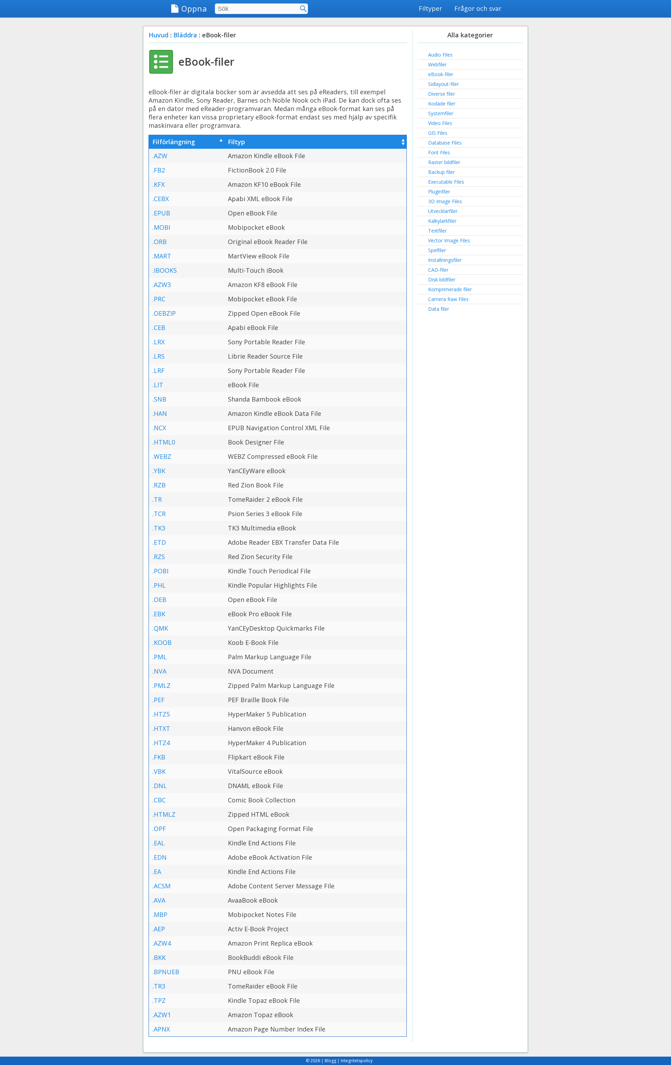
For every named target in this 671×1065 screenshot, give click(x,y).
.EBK (158, 614)
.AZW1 (161, 1015)
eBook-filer (440, 74)
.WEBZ (161, 456)
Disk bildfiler (441, 279)
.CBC (159, 800)
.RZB (159, 485)
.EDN (159, 857)
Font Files (439, 152)
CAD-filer (438, 269)
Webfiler (437, 64)
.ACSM (161, 886)
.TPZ (159, 1000)
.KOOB (162, 642)
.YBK (158, 471)
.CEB (158, 327)
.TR (157, 499)
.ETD (159, 542)
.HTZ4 (161, 743)
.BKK (159, 957)
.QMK (160, 628)
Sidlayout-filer (443, 84)
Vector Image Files (449, 240)
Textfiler (437, 230)
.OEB (159, 599)
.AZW (159, 156)
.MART (161, 256)
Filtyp (236, 142)
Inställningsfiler (445, 260)
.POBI (160, 571)
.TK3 (158, 528)
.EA (156, 871)
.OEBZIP (164, 313)
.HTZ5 (161, 714)
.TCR (159, 513)
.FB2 (158, 170)
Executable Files (446, 181)
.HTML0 (163, 442)
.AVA (158, 900)
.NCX (159, 428)
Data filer (438, 309)
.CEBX (160, 198)
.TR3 (158, 986)
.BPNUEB (165, 972)
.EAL (158, 843)
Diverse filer (441, 93)
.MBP (159, 914)
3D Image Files (445, 201)
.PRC (158, 299)
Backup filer (441, 172)
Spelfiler (437, 250)
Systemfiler (440, 113)
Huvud (158, 35)
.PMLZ (161, 685)
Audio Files (440, 54)
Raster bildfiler (444, 162)
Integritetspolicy (357, 1061)
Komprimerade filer (450, 289)
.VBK (159, 771)
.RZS (158, 556)
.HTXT (161, 728)
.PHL (159, 585)
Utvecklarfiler (442, 211)
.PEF (158, 700)
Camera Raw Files (448, 299)
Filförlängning (173, 142)
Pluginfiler (439, 191)
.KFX (158, 184)
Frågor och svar (478, 8)
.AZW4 (161, 943)
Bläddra (185, 35)
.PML (159, 657)
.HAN (159, 413)
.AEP (158, 929)
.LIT (157, 385)
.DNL (159, 785)
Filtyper (430, 8)
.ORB (159, 241)
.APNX (161, 1029)
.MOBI (161, 227)
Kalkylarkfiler (442, 221)
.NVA (159, 671)
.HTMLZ (163, 814)
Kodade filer (441, 103)
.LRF (158, 370)
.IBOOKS (164, 270)
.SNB (159, 399)
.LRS (158, 356)
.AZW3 (161, 284)
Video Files (440, 123)
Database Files (445, 142)
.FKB (158, 757)
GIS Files (437, 133)
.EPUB (161, 213)
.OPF (159, 828)
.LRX (158, 342)
